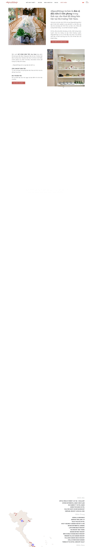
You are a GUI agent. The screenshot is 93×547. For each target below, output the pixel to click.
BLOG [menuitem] (56, 2)
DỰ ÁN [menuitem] (40, 2)
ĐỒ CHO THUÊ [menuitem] (30, 2)
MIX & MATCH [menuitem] (48, 2)
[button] (49, 68)
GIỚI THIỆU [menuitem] (63, 2)
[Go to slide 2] (63, 87)
